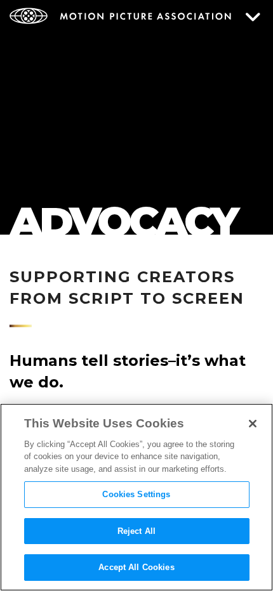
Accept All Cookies (136, 567)
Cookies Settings (136, 494)
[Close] (253, 424)
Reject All (136, 531)
